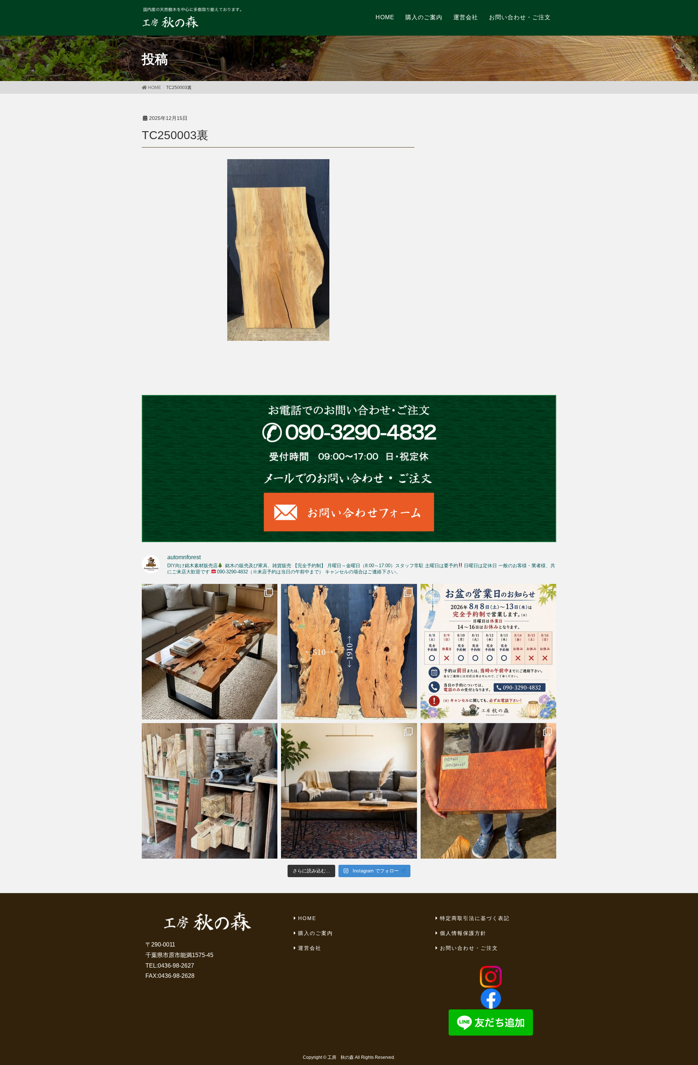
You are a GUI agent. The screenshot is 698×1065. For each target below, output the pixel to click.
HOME (307, 918)
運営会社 (309, 948)
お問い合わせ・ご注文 (469, 948)
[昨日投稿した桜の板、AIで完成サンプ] (209, 651)
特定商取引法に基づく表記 (475, 918)
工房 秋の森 (341, 1057)
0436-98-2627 (176, 966)
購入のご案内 (315, 933)
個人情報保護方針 (463, 933)
